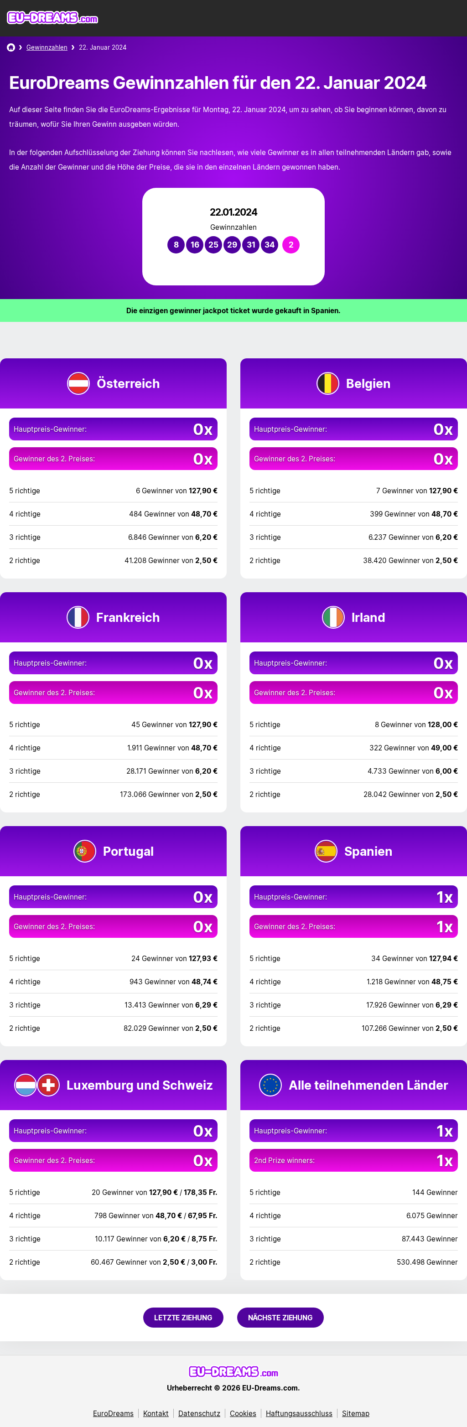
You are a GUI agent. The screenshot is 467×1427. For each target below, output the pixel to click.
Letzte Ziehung (183, 1317)
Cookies (243, 1413)
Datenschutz (199, 1413)
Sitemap (355, 1413)
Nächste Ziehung (280, 1317)
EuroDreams (113, 1413)
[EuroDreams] (11, 47)
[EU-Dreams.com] (52, 21)
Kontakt (156, 1413)
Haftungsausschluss (299, 1413)
